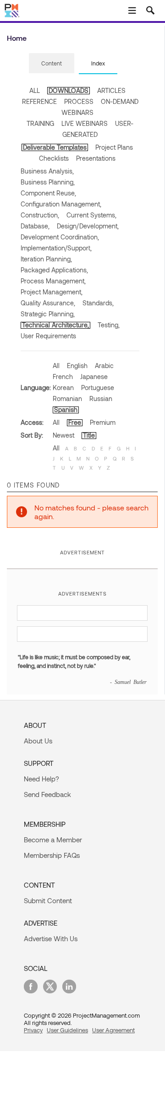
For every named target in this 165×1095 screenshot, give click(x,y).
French (63, 376)
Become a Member (53, 839)
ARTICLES (111, 90)
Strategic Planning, (48, 314)
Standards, (98, 303)
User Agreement (113, 1030)
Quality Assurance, (48, 303)
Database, (35, 226)
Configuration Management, (61, 204)
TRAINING (40, 123)
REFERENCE (39, 101)
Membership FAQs (52, 855)
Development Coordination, (60, 237)
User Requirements (48, 336)
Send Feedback (47, 794)
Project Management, (51, 292)
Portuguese (97, 387)
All (56, 365)
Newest (63, 435)
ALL (34, 90)
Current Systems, (91, 215)
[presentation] (51, 63)
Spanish (65, 409)
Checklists (54, 158)
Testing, (109, 325)
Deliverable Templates (55, 147)
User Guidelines (67, 1030)
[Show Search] (150, 10)
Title (89, 435)
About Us (38, 741)
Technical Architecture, (55, 325)
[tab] (51, 63)
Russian (100, 398)
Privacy (33, 1030)
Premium (103, 422)
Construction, (40, 215)
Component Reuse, (48, 193)
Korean (63, 387)
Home (17, 37)
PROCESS (79, 101)
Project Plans (114, 147)
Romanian (67, 398)
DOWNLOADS (68, 90)
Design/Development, (88, 226)
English (77, 365)
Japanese (94, 376)
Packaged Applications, (54, 270)
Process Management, (53, 281)
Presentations (96, 158)
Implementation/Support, (56, 248)
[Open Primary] (132, 10)
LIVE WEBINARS (84, 123)
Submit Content (48, 900)
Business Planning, (48, 182)
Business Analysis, (47, 171)
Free (74, 422)
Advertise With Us (50, 938)
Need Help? (41, 779)
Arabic (104, 365)
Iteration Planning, (46, 259)
